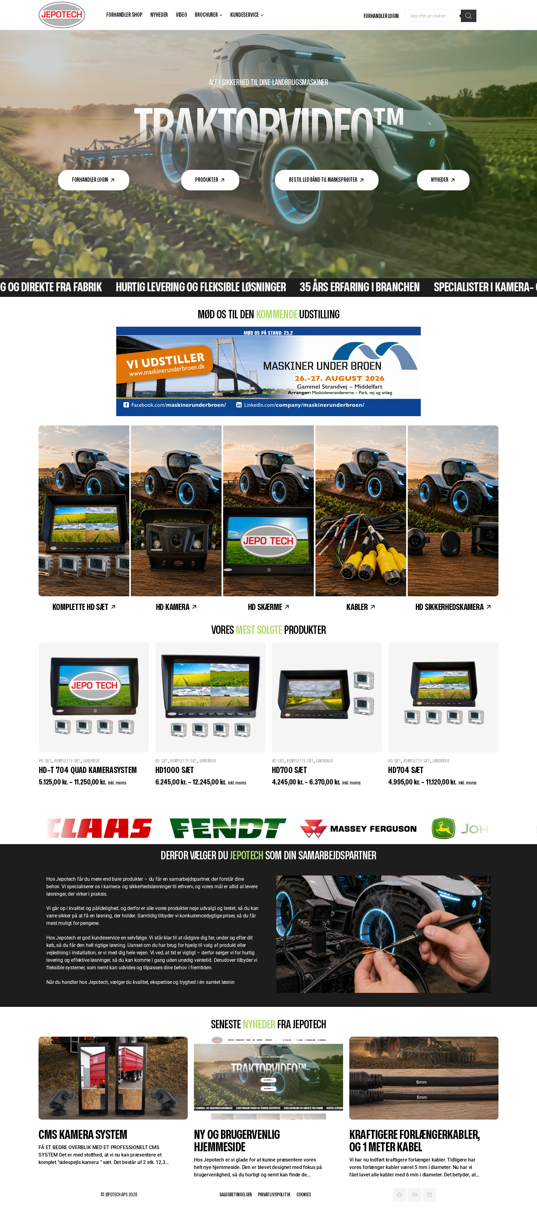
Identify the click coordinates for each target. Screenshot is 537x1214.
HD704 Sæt (57, 770)
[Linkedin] (429, 1195)
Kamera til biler (286, 761)
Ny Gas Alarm (379, 1135)
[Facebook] (399, 1195)
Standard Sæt (284, 768)
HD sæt (45, 761)
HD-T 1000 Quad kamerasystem (438, 770)
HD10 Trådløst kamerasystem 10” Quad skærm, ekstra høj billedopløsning (204, 780)
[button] (93, 180)
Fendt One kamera (78, 1135)
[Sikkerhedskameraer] (453, 510)
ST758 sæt (289, 778)
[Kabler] (360, 510)
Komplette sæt (67, 761)
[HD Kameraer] (176, 510)
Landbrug (91, 761)
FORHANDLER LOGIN (381, 16)
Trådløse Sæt (231, 761)
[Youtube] (414, 1195)
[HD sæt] (84, 510)
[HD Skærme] (268, 510)
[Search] (468, 16)
